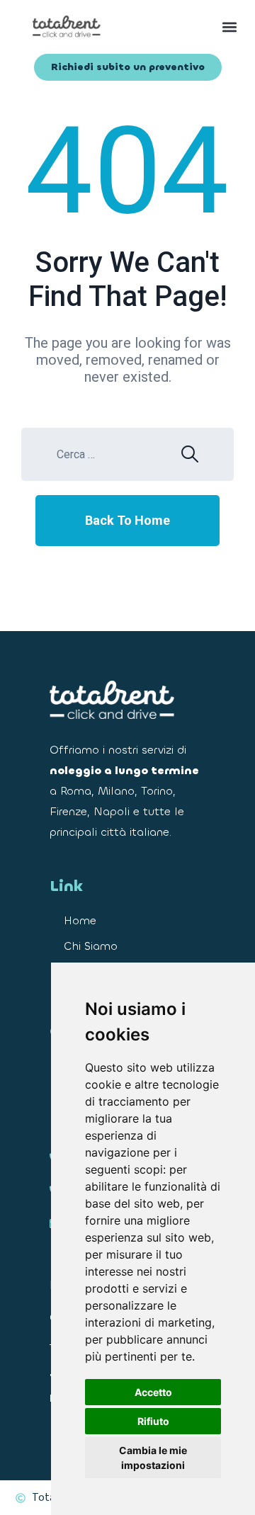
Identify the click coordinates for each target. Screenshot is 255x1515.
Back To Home (127, 520)
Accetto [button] (153, 1392)
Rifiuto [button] (153, 1421)
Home (80, 920)
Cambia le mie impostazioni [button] (153, 1457)
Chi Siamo (91, 945)
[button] (188, 26)
